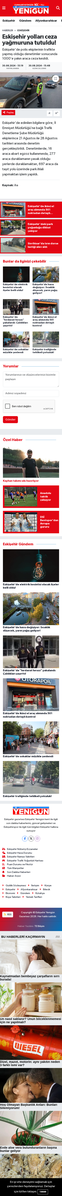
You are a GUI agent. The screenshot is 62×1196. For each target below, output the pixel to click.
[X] (31, 838)
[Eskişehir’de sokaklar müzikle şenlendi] (16, 339)
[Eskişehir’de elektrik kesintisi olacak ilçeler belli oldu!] (16, 274)
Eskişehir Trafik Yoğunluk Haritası (25, 860)
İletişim (35, 885)
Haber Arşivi (14, 876)
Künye (48, 885)
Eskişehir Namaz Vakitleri (20, 856)
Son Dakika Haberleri (18, 872)
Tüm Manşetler (15, 868)
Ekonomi (10, 893)
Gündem (25, 20)
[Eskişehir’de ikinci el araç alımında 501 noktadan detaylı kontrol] (46, 306)
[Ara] (58, 8)
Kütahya (40, 893)
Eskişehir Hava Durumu (19, 853)
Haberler (7, 30)
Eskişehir (9, 20)
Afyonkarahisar (46, 20)
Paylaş (10, 112)
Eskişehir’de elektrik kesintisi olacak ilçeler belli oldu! (15, 287)
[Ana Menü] (4, 8)
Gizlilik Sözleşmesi (16, 885)
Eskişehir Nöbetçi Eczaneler (22, 849)
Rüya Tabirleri (13, 897)
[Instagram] (37, 838)
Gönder (10, 419)
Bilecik (46, 889)
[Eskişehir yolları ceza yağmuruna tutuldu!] (31, 90)
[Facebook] (25, 838)
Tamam (42, 1192)
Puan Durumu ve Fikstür (20, 864)
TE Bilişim (39, 926)
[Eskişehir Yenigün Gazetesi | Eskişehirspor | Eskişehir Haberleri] (31, 8)
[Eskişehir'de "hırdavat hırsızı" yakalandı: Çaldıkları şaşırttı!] (16, 306)
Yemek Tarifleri (34, 897)
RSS (9, 914)
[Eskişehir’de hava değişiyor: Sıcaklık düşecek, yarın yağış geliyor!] (46, 274)
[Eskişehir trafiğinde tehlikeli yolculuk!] (46, 339)
